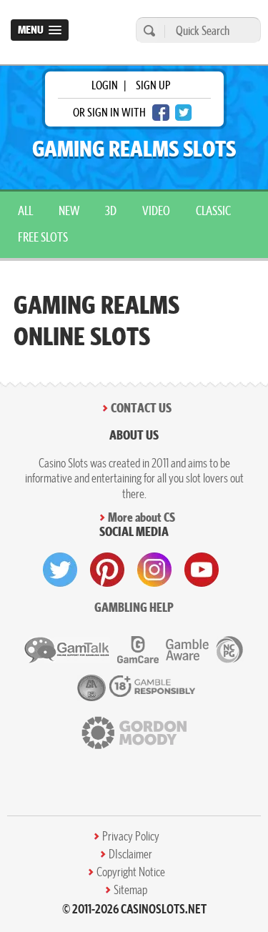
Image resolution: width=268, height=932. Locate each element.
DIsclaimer (130, 854)
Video (156, 210)
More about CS (141, 517)
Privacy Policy (130, 836)
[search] (147, 30)
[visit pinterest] (107, 569)
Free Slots (43, 236)
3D (110, 210)
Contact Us (141, 407)
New (69, 210)
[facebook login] (160, 113)
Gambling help (134, 607)
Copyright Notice (130, 872)
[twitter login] (183, 113)
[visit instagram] (154, 569)
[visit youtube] (201, 569)
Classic (213, 210)
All (25, 210)
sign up (153, 85)
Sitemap (130, 890)
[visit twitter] (60, 569)
